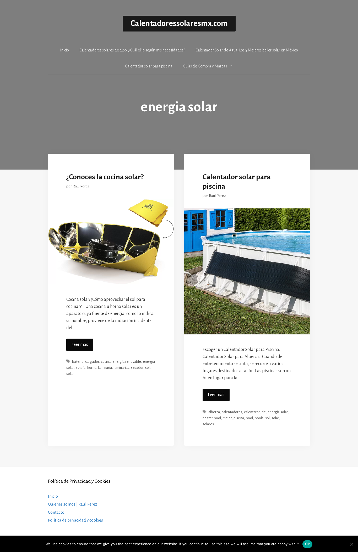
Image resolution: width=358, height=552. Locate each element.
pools (259, 418)
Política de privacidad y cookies (75, 520)
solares (208, 424)
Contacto (56, 512)
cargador (92, 362)
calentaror (252, 412)
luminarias (121, 368)
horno (91, 368)
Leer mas (80, 344)
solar (70, 374)
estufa (80, 368)
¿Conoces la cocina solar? (105, 177)
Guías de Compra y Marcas (205, 66)
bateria (77, 362)
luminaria (105, 368)
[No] (351, 544)
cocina (106, 362)
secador (137, 368)
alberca (214, 412)
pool (249, 418)
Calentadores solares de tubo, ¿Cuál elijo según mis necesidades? (132, 50)
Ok (307, 544)
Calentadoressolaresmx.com (179, 23)
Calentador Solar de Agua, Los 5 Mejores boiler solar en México (247, 50)
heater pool (212, 418)
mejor (227, 418)
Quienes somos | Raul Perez (72, 504)
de (264, 412)
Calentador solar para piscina (148, 66)
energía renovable (126, 362)
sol (147, 368)
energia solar (278, 412)
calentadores (232, 412)
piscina (239, 418)
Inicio (64, 50)
